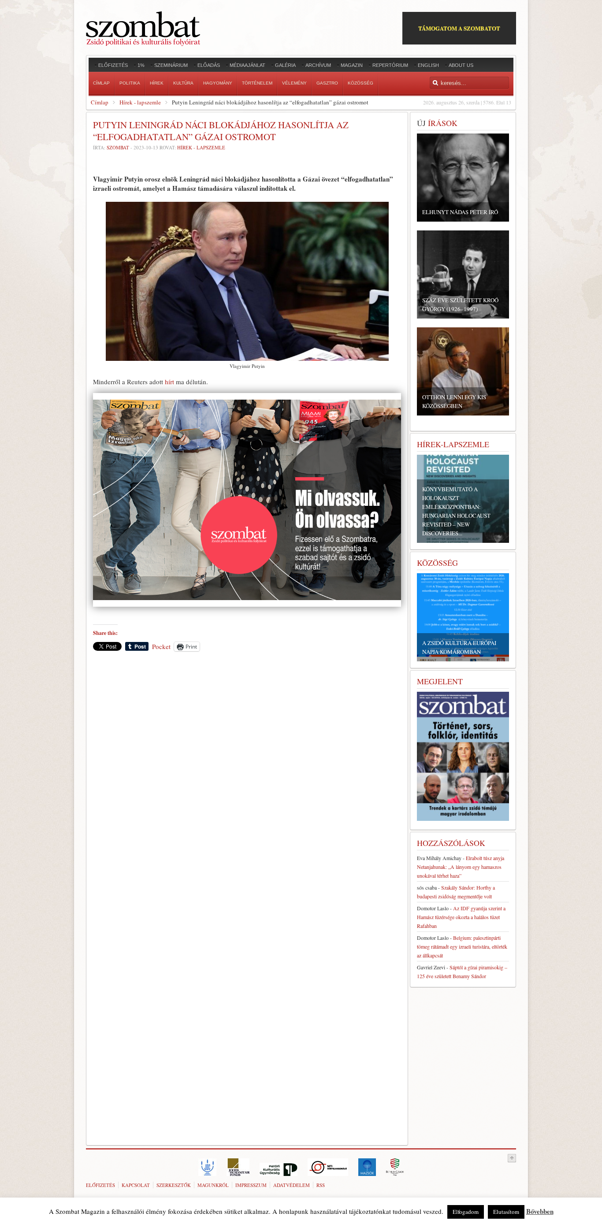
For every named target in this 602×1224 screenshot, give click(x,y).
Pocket (161, 646)
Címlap (99, 102)
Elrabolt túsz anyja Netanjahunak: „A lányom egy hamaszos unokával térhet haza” (460, 866)
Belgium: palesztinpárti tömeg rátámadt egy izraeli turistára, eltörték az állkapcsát (462, 946)
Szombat (118, 147)
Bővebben (540, 1211)
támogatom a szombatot (459, 28)
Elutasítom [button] (506, 1212)
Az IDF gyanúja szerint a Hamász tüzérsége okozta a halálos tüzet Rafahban (461, 917)
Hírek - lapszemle (140, 102)
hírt (169, 381)
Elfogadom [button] (466, 1212)
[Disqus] (247, 781)
